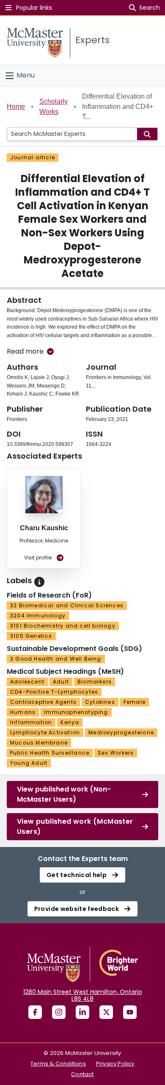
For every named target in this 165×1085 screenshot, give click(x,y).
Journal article (32, 157)
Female (135, 702)
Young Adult (28, 763)
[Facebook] (35, 1012)
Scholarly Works (53, 106)
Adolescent (27, 681)
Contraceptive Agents (43, 702)
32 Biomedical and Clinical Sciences (67, 605)
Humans (23, 712)
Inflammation (31, 722)
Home (16, 106)
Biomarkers (94, 681)
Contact (82, 1074)
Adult (61, 681)
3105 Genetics (31, 635)
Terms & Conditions (58, 1064)
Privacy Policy (115, 1064)
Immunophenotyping (76, 712)
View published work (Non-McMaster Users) (64, 794)
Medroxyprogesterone (121, 732)
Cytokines (100, 702)
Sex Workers (116, 752)
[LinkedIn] (82, 1012)
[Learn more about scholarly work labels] (39, 582)
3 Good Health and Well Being (56, 658)
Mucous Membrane (39, 742)
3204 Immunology (38, 615)
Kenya (69, 722)
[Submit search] (147, 134)
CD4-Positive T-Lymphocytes (54, 691)
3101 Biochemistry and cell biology (63, 625)
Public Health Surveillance (49, 752)
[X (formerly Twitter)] (106, 1012)
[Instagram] (59, 1012)
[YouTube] (130, 1012)
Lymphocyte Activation (45, 732)
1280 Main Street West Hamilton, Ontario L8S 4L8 (82, 995)
